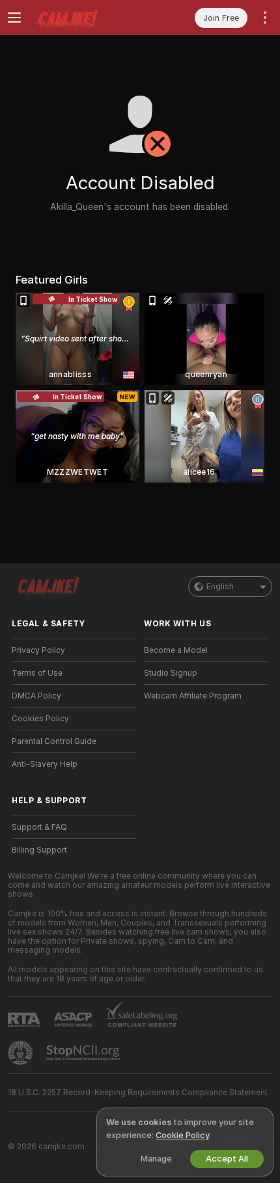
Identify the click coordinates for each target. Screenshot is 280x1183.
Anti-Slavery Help (44, 764)
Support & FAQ (39, 827)
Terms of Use (37, 673)
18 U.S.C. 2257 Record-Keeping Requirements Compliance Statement (138, 1092)
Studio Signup (170, 673)
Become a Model (176, 650)
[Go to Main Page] (84, 17)
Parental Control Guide (54, 741)
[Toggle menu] (14, 17)
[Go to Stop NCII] (84, 1053)
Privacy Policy (38, 650)
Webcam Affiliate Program (193, 695)
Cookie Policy (182, 1135)
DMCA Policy (36, 695)
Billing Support (39, 850)
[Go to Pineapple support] (21, 1053)
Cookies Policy (40, 718)
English (220, 586)
